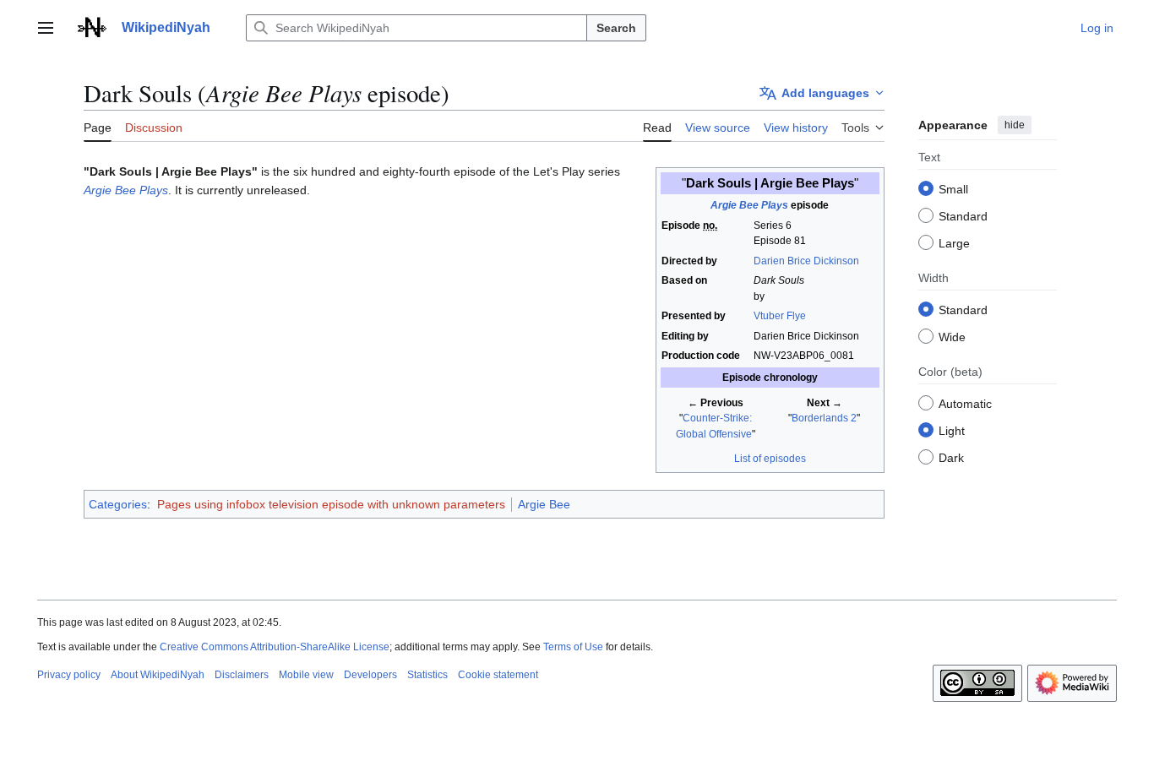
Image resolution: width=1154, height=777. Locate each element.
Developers (370, 675)
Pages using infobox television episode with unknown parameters (331, 504)
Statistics (427, 675)
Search (616, 28)
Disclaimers (242, 675)
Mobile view (306, 675)
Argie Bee (544, 504)
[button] (45, 27)
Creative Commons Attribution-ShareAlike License (274, 647)
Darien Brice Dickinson (806, 261)
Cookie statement (498, 675)
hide (1014, 125)
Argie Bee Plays (749, 205)
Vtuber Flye (780, 316)
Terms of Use (573, 647)
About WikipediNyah (157, 675)
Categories (118, 504)
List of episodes (770, 459)
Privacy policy (69, 675)
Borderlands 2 (824, 418)
